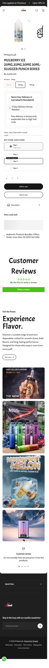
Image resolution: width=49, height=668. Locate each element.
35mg (20, 85)
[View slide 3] (25, 566)
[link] (9, 357)
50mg (32, 85)
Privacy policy (18, 645)
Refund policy (9, 645)
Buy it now (24, 195)
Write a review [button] (23, 289)
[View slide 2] (22, 566)
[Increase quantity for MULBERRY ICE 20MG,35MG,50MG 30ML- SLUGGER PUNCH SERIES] (17, 178)
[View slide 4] (28, 566)
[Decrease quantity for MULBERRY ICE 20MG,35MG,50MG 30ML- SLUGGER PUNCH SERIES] (6, 178)
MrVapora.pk (10, 54)
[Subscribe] (40, 625)
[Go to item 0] (22, 48)
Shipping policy (37, 645)
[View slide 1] (19, 566)
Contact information (23, 648)
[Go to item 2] (25, 48)
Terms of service (27, 645)
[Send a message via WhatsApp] (4, 659)
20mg (9, 85)
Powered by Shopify (31, 641)
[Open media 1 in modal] (28, 20)
